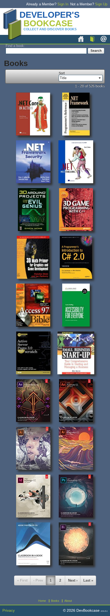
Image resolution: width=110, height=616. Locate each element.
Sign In (62, 4)
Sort (62, 73)
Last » (88, 580)
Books (92, 39)
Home (81, 39)
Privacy (8, 610)
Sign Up (101, 4)
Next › (72, 580)
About (104, 39)
